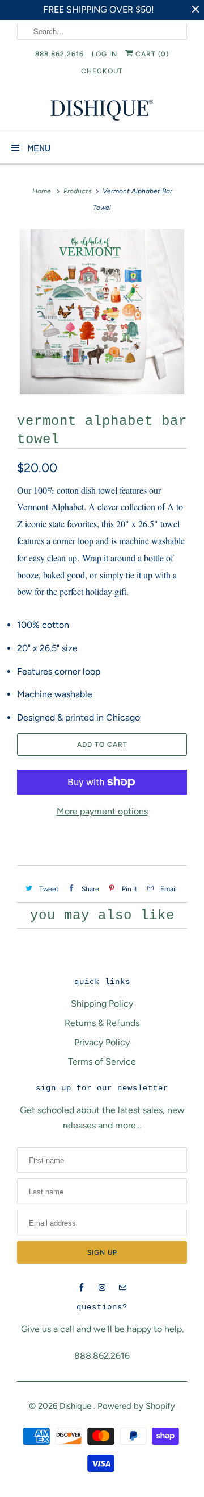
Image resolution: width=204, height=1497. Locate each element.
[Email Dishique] (122, 1287)
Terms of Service (102, 1061)
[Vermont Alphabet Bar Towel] (102, 311)
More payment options (102, 811)
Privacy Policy (102, 1042)
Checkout (102, 71)
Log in (104, 54)
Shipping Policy (102, 1003)
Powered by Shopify (136, 1406)
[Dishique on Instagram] (102, 1287)
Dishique (77, 1406)
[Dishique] (102, 109)
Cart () (151, 54)
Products (77, 191)
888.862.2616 (59, 54)
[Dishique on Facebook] (81, 1287)
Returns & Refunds (102, 1023)
